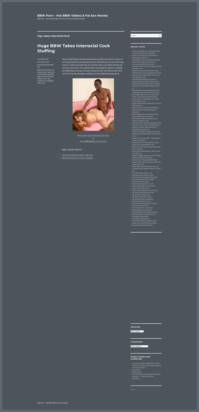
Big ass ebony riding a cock (141, 195)
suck (43, 83)
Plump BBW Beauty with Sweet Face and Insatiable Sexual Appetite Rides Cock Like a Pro (146, 169)
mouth (44, 79)
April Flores (136, 378)
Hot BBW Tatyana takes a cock (142, 173)
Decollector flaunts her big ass (142, 197)
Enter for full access (93, 141)
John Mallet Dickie (42, 59)
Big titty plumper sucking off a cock (144, 214)
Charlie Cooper (137, 372)
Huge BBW (50, 74)
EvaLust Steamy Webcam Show (142, 225)
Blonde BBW (41, 65)
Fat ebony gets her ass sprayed (142, 208)
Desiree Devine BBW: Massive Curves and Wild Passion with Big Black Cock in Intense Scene (146, 134)
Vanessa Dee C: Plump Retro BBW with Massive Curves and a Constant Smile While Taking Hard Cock (146, 162)
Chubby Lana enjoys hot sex (141, 201)
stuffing (39, 83)
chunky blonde (41, 74)
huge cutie (40, 76)
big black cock (50, 70)
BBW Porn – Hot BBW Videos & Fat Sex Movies (72, 15)
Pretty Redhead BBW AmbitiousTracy (144, 221)
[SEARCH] (160, 35)
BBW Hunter (41, 70)
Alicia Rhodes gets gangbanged (142, 199)
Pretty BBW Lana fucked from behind (144, 203)
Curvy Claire (136, 370)
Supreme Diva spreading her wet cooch (145, 190)
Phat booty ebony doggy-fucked (142, 175)
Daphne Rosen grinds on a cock (142, 184)
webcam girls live (133, 389)
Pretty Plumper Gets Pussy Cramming (77, 158)
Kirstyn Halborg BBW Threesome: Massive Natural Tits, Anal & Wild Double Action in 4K (146, 86)
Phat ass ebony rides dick (140, 206)
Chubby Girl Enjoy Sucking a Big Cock (77, 155)
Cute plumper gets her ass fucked (143, 179)
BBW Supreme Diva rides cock (142, 210)
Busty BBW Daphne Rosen (140, 219)
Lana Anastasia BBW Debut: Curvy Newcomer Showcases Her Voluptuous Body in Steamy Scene (146, 66)
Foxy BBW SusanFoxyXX (140, 216)
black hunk (51, 72)
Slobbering (50, 81)
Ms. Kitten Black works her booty (143, 192)
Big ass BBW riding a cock (140, 188)
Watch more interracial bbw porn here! (93, 135)
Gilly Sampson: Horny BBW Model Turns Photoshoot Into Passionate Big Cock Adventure (145, 110)
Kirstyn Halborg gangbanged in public (144, 177)
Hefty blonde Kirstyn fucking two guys (145, 212)
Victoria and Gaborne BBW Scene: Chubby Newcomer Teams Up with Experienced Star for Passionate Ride (146, 365)
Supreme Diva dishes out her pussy (143, 186)
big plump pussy (42, 72)
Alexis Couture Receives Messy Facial (144, 223)
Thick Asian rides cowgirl (140, 182)
